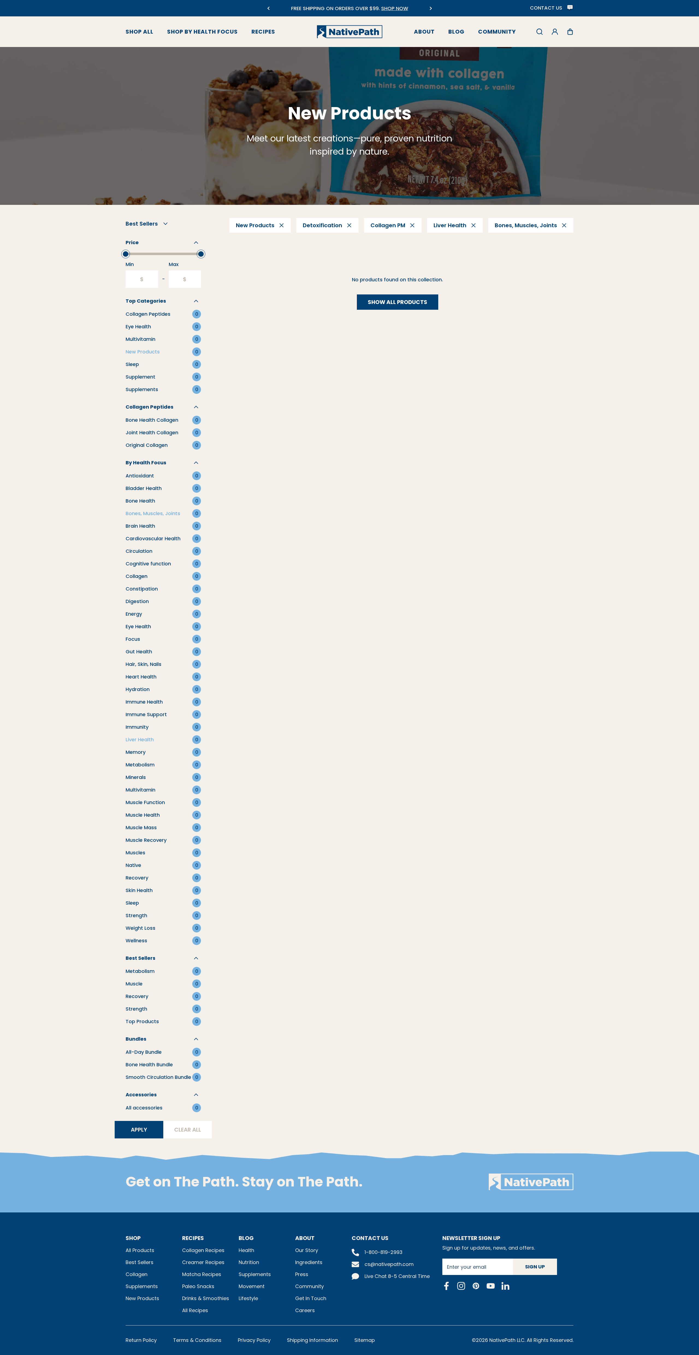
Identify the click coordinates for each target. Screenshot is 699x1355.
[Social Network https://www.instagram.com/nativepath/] (461, 1286)
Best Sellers (139, 1262)
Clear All (187, 1129)
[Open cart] (570, 31)
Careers (305, 1310)
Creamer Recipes (203, 1262)
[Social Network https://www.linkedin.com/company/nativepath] (505, 1286)
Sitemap (364, 1340)
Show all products (397, 302)
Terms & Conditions (197, 1340)
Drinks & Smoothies (205, 1298)
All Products (140, 1250)
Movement (252, 1286)
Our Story (306, 1250)
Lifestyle (248, 1298)
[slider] (125, 254)
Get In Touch (310, 1298)
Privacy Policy (254, 1340)
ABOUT (305, 1238)
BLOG (246, 1238)
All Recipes (195, 1310)
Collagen (136, 1274)
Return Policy (141, 1340)
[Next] (430, 8)
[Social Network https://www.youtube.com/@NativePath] (491, 1286)
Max (174, 264)
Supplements (142, 1286)
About (424, 32)
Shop (133, 1238)
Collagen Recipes (203, 1250)
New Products (142, 1298)
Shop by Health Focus (202, 32)
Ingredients (308, 1262)
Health (246, 1250)
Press (301, 1274)
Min (130, 264)
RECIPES (193, 1238)
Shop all (139, 32)
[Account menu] (555, 31)
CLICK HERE (388, 11)
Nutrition (249, 1262)
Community (497, 32)
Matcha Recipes (201, 1274)
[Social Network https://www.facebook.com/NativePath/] (446, 1286)
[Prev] (268, 8)
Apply (139, 1129)
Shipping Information (312, 1340)
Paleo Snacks (198, 1286)
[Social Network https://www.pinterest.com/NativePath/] (476, 1286)
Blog (456, 32)
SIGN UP (535, 1266)
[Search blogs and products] (539, 31)
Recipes (263, 32)
